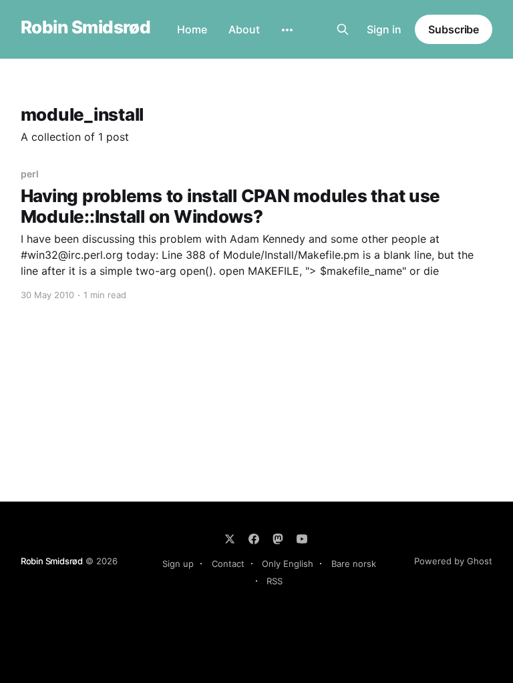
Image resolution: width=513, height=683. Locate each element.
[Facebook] (253, 539)
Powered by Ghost (453, 561)
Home (192, 29)
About (244, 29)
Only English (287, 563)
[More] (287, 30)
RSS (275, 581)
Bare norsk (353, 563)
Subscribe (453, 29)
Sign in (384, 29)
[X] (229, 539)
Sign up (178, 563)
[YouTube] (302, 539)
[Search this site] (342, 29)
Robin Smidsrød (86, 28)
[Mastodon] (278, 539)
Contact (228, 563)
